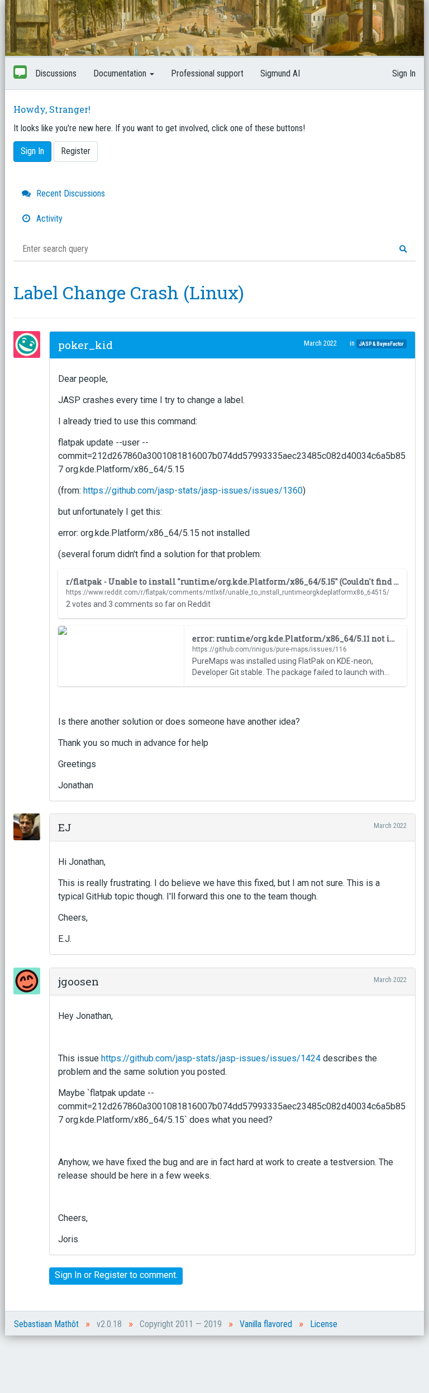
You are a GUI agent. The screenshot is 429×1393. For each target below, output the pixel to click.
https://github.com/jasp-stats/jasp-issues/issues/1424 (211, 1058)
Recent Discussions (69, 193)
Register (75, 151)
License (323, 1324)
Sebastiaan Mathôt (46, 1324)
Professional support (207, 73)
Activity (48, 218)
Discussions (56, 73)
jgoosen (78, 981)
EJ (65, 827)
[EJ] (30, 826)
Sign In (404, 73)
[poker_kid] (30, 344)
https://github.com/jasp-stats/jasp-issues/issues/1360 (193, 490)
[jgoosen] (30, 981)
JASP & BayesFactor (381, 344)
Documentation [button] (121, 73)
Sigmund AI (280, 73)
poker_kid (85, 345)
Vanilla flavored (266, 1324)
